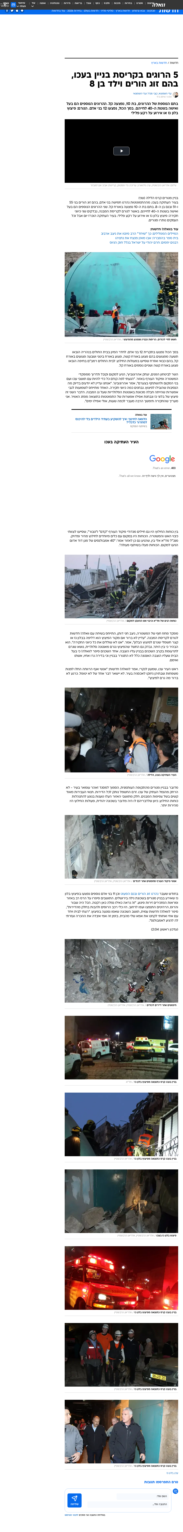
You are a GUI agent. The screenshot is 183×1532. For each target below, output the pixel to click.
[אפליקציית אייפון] (17, 10)
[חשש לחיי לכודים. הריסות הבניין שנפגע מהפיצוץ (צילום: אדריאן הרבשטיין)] (121, 297)
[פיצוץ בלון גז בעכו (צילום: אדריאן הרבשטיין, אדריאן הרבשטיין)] (121, 1204)
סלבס (107, 3)
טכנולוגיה (55, 3)
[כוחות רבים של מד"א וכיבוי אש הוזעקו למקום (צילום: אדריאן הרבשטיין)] (121, 589)
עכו (176, 1473)
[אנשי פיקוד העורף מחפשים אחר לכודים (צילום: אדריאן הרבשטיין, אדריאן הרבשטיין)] (121, 850)
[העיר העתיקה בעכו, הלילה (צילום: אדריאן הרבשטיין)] (121, 733)
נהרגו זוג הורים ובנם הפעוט (140, 894)
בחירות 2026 (74, 11)
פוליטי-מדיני (107, 11)
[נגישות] (5, 4)
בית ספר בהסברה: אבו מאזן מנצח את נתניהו (146, 238)
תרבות (117, 3)
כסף (97, 3)
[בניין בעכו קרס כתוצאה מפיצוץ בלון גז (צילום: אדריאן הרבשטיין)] (121, 1127)
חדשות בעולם (91, 11)
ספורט (139, 3)
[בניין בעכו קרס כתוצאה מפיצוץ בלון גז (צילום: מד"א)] (121, 1050)
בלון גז (170, 1473)
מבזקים (151, 11)
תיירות (67, 3)
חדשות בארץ (123, 11)
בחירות (128, 3)
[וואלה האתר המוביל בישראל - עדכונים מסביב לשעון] (158, 5)
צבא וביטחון (138, 11)
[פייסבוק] (7, 10)
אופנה (43, 3)
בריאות (78, 3)
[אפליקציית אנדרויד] (22, 10)
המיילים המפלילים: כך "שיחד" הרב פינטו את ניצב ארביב (139, 234)
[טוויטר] (12, 10)
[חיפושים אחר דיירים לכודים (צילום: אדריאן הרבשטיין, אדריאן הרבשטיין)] (121, 974)
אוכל (88, 3)
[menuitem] (137, 5)
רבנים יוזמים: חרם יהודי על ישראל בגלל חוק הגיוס (144, 242)
